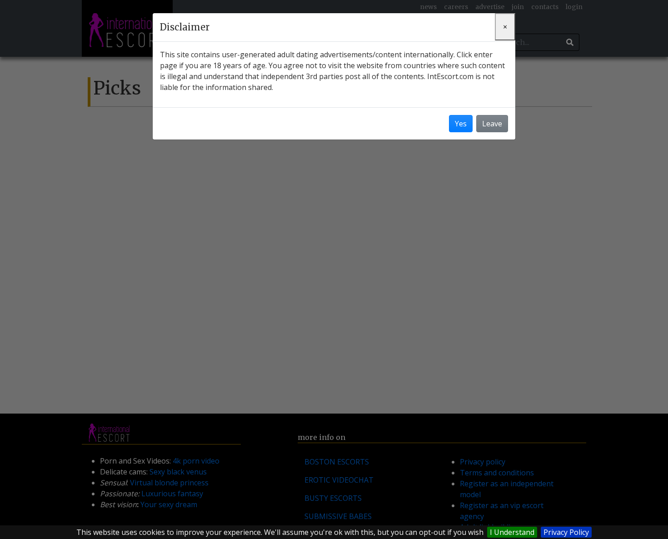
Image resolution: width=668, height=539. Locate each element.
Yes (461, 124)
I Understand (512, 532)
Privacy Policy (566, 532)
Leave (492, 124)
